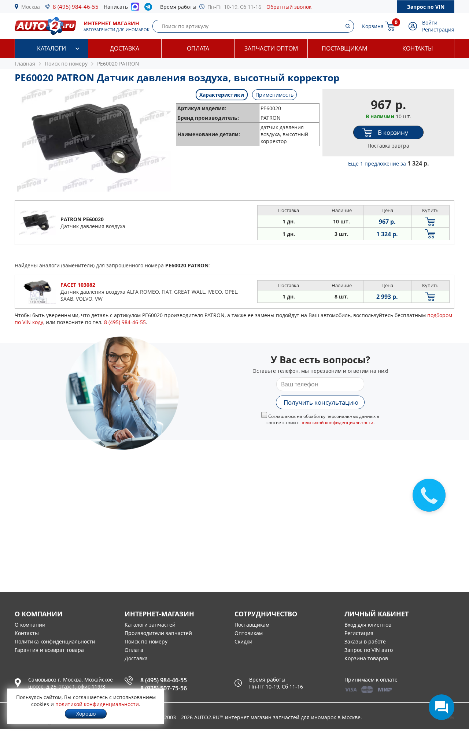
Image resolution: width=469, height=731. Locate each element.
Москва (30, 6)
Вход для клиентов (367, 624)
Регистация (358, 633)
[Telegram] (149, 8)
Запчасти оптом (271, 48)
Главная (25, 63)
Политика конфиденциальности (55, 641)
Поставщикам (344, 48)
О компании (30, 624)
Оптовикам (248, 633)
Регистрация (438, 29)
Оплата (198, 48)
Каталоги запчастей (150, 624)
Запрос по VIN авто (368, 649)
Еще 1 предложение (388, 163)
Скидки (243, 641)
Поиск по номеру (146, 641)
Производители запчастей (158, 633)
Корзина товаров (366, 658)
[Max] (135, 8)
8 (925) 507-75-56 (163, 688)
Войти (429, 22)
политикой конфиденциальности (336, 422)
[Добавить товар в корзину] (430, 221)
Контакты (417, 48)
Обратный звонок (288, 6)
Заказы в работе (365, 641)
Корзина (373, 26)
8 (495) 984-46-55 (76, 6)
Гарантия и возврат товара (49, 649)
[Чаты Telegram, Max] (441, 707)
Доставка (124, 48)
